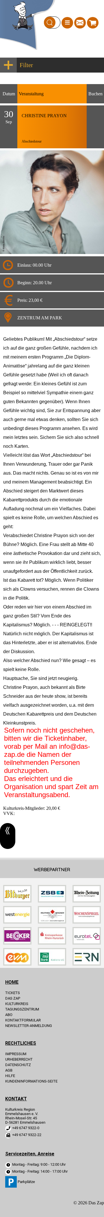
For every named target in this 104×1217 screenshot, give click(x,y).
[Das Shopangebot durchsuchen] (49, 22)
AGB (8, 1070)
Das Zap (12, 998)
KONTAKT (16, 1099)
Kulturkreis (16, 1004)
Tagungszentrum (22, 1009)
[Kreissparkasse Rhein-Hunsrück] (52, 943)
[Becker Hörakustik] (17, 943)
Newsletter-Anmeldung (28, 1025)
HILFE (10, 1076)
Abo (8, 1015)
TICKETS (12, 993)
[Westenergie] (17, 922)
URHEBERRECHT (19, 1059)
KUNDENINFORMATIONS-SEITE (31, 1081)
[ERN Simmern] (87, 964)
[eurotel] (87, 943)
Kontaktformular (23, 1020)
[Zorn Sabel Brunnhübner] (52, 900)
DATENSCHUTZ (18, 1065)
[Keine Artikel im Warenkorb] (93, 23)
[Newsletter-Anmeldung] (80, 24)
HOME (11, 982)
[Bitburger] (17, 900)
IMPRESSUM (15, 1054)
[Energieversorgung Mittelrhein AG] (17, 964)
